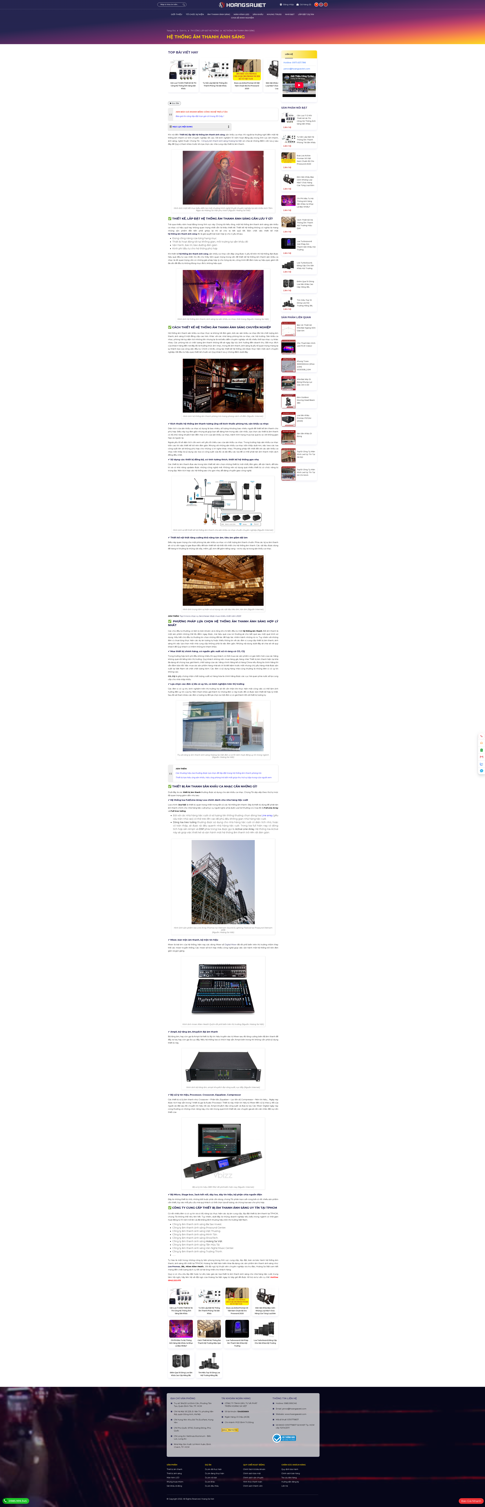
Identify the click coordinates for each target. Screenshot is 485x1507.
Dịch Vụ (183, 31)
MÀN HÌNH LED (241, 14)
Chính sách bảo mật (252, 1473)
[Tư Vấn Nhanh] (481, 743)
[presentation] (172, 75)
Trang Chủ (171, 31)
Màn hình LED (173, 1477)
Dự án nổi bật (211, 1477)
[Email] (481, 757)
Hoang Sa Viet (207, 1499)
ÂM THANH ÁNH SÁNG (218, 14)
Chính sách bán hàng (290, 1473)
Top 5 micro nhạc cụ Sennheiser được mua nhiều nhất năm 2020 (210, 616)
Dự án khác (210, 1482)
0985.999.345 (290, 1403)
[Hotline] (481, 736)
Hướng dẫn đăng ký (290, 1482)
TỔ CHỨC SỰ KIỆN (195, 14)
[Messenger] (481, 770)
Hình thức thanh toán (252, 1482)
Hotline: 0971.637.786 (295, 62)
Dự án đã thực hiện (213, 1469)
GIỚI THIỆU (176, 14)
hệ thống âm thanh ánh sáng (193, 254)
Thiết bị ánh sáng (174, 1473)
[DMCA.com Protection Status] (243, 1430)
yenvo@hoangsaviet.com (297, 69)
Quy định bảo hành (289, 1469)
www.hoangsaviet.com (295, 1414)
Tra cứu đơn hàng (289, 1477)
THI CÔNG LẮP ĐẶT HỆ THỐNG (205, 31)
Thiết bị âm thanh (174, 1469)
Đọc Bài (175, 103)
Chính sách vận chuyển (253, 1477)
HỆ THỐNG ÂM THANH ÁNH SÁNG (239, 31)
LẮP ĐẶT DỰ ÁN (306, 14)
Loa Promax (174, 1266)
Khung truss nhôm (175, 1482)
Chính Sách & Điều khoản (254, 1469)
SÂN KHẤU (258, 14)
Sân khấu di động (174, 1486)
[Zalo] (481, 763)
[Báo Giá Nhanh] (481, 750)
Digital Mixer (231, 944)
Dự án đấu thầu (212, 1486)
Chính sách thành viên (253, 1486)
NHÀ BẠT (290, 14)
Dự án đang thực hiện (214, 1473)
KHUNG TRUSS (274, 14)
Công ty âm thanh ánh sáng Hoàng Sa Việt (221, 141)
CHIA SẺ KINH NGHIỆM (242, 18)
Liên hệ (284, 1486)
